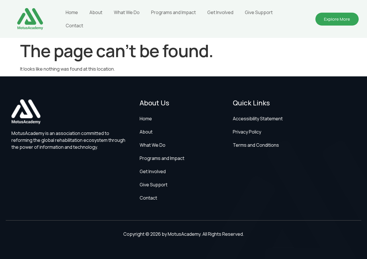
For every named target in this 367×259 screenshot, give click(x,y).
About (95, 12)
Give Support (259, 12)
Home (72, 12)
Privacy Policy (247, 132)
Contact (74, 25)
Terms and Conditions (256, 145)
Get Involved (220, 12)
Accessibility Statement (258, 118)
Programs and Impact (173, 12)
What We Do (127, 12)
